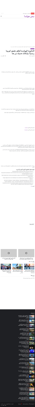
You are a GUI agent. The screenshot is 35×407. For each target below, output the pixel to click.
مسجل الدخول (28, 278)
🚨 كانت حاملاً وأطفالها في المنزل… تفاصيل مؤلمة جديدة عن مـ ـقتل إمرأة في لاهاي (24, 376)
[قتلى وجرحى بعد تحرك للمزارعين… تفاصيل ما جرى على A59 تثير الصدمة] (31, 360)
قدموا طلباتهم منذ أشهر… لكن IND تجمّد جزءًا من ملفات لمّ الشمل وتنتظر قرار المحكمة (29, 271)
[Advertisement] (17, 6)
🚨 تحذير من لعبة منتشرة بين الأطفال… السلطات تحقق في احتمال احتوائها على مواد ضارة (23, 384)
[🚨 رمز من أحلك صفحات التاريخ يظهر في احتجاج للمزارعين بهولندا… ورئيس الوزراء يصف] (31, 355)
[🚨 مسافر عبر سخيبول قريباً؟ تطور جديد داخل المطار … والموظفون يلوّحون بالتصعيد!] (6, 266)
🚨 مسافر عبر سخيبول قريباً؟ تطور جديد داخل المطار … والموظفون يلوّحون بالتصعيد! (19, 13)
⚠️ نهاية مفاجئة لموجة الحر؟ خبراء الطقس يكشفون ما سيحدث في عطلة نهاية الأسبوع (24, 363)
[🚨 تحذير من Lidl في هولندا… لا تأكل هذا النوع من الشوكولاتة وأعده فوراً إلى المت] (17, 266)
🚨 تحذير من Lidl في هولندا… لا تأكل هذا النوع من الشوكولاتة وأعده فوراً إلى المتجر (18, 271)
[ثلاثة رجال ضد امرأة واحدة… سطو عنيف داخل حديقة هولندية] (31, 347)
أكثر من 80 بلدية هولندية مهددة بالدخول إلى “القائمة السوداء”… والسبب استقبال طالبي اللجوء (23, 380)
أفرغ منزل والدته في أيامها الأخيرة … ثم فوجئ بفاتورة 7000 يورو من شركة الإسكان (23, 338)
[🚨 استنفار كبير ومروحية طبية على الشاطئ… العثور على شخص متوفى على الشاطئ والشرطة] (31, 393)
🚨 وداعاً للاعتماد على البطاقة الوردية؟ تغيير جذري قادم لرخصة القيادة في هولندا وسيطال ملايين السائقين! (24, 389)
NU (31, 186)
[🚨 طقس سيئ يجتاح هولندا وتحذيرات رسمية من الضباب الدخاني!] (31, 368)
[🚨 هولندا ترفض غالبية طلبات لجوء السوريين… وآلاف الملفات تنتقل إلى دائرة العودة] (31, 330)
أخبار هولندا (29, 46)
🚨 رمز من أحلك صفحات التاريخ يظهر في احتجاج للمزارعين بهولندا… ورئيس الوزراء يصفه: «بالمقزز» (24, 355)
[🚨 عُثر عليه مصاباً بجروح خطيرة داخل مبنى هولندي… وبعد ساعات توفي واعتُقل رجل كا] (31, 351)
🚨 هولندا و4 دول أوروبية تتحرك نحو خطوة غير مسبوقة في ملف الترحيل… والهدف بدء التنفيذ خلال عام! (24, 342)
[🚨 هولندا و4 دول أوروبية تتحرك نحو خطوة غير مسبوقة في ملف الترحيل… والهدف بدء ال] (31, 343)
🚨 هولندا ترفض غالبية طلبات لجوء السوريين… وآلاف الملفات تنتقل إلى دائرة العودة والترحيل (24, 329)
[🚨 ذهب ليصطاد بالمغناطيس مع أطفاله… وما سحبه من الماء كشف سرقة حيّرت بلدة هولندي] (31, 334)
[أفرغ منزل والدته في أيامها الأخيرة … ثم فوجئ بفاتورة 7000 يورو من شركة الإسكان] (31, 338)
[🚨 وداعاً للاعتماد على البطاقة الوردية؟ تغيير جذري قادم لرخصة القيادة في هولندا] (31, 389)
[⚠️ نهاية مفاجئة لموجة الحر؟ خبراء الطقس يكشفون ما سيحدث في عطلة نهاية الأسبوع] (31, 364)
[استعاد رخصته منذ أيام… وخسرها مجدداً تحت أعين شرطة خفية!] (31, 372)
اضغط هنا (26, 127)
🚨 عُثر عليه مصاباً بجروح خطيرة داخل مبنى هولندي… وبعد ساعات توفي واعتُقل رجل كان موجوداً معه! (24, 351)
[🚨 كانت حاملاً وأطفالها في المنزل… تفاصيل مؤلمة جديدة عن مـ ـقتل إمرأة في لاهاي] (31, 376)
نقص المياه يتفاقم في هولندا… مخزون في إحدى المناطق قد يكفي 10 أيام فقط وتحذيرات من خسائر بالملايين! (23, 398)
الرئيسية (32, 46)
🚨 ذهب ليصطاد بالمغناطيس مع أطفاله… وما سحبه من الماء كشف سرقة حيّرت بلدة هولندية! (24, 334)
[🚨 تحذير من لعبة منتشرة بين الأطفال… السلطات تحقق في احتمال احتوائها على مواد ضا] (31, 385)
